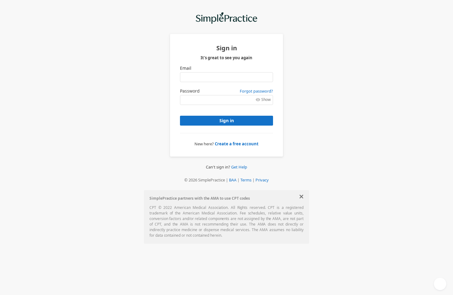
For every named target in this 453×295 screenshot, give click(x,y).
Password (190, 91)
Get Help (239, 167)
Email (185, 68)
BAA (232, 180)
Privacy (262, 180)
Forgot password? (256, 91)
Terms (245, 180)
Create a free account (237, 144)
